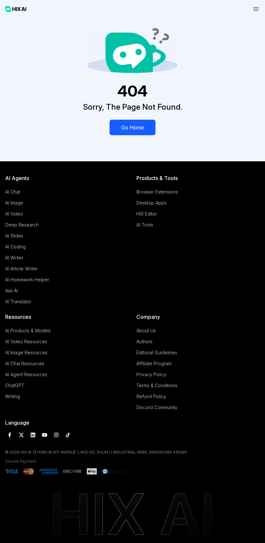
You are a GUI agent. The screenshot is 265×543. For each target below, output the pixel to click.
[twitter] (21, 435)
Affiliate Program (154, 363)
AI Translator (18, 301)
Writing (12, 396)
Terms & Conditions (156, 385)
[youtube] (45, 435)
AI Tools (144, 224)
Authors (144, 341)
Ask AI (11, 290)
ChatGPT (14, 385)
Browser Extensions (157, 192)
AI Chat (12, 192)
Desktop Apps (151, 203)
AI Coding (15, 246)
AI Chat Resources (24, 363)
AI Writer (14, 257)
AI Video (14, 213)
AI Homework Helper (27, 279)
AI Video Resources (26, 341)
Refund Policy (151, 396)
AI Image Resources (26, 352)
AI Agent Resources (26, 374)
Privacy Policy (151, 374)
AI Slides (14, 235)
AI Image (14, 203)
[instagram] (56, 435)
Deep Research (22, 224)
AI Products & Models (28, 330)
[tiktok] (68, 435)
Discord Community (156, 407)
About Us (146, 330)
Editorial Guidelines (156, 352)
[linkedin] (33, 435)
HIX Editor (146, 213)
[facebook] (10, 435)
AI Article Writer (21, 268)
